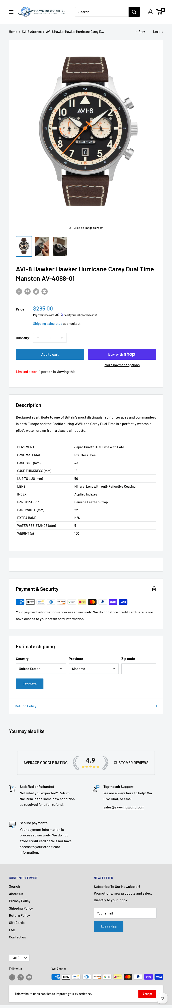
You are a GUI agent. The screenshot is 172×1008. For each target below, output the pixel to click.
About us (16, 893)
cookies (46, 994)
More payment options (122, 365)
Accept (147, 994)
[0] (159, 12)
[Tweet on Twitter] (36, 291)
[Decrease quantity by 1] (38, 337)
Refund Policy (26, 706)
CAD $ (15, 958)
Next (156, 32)
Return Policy (19, 915)
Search (14, 886)
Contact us (17, 937)
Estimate (30, 684)
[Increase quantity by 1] (62, 337)
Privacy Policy (19, 901)
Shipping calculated (47, 323)
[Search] (134, 12)
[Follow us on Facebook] (12, 977)
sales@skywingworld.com (123, 807)
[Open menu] (11, 12)
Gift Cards (17, 922)
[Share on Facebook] (19, 291)
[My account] (150, 11)
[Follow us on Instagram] (20, 977)
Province (76, 658)
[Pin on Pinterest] (27, 291)
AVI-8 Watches (32, 32)
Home (13, 32)
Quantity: (23, 338)
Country (22, 658)
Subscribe (109, 926)
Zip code (128, 658)
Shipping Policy (21, 908)
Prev (142, 32)
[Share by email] (44, 291)
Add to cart (50, 354)
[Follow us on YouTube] (29, 977)
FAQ (12, 930)
